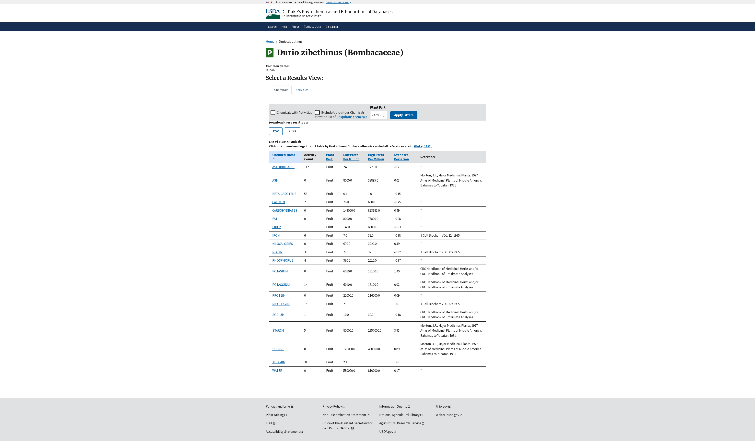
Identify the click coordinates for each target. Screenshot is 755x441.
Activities (302, 90)
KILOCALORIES (282, 244)
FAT (274, 219)
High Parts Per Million (376, 157)
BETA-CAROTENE (284, 194)
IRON (276, 235)
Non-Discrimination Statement (344, 415)
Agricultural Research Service (400, 423)
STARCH (278, 330)
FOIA (269, 423)
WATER (277, 370)
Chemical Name (284, 157)
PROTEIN (278, 295)
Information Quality (393, 406)
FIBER (276, 227)
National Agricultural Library (399, 415)
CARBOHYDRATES (284, 210)
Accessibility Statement (283, 431)
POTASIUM (280, 271)
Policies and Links (278, 406)
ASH (275, 180)
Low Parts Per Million (351, 157)
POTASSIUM (281, 284)
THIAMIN (278, 362)
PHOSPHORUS (283, 260)
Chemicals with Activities (294, 112)
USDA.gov (386, 431)
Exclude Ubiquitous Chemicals (343, 112)
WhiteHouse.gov (447, 415)
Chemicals (281, 90)
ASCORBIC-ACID (283, 167)
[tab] (281, 89)
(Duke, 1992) (423, 146)
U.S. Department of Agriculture (301, 16)
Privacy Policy (332, 406)
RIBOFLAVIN (281, 304)
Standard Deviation (401, 157)
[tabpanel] (377, 239)
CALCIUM (278, 202)
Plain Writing (275, 415)
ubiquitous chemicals (351, 117)
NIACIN (277, 252)
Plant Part (378, 107)
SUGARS (278, 349)
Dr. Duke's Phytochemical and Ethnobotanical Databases (337, 11)
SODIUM (278, 315)
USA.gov (442, 406)
